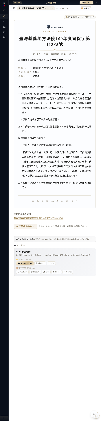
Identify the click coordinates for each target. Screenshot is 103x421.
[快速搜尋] (4, 10)
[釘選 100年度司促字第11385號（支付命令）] (49, 8)
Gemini (69, 272)
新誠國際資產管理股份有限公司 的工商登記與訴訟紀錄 (38, 218)
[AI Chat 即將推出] (94, 414)
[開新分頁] (56, 8)
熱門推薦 (17, 2)
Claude (57, 272)
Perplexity (23, 272)
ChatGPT (41, 263)
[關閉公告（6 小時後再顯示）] (96, 2)
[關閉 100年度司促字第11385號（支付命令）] (52, 8)
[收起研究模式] (96, 8)
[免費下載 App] (4, 418)
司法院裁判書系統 (26, 226)
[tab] (36, 8)
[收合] (14, 8)
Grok (52, 263)
